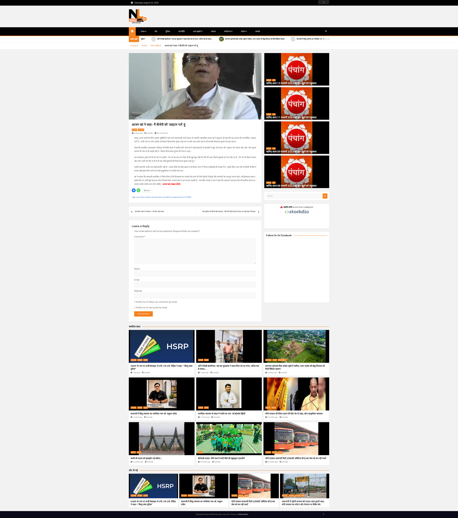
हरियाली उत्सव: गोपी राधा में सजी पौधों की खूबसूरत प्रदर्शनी (221, 458)
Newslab (158, 197)
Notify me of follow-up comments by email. (156, 302)
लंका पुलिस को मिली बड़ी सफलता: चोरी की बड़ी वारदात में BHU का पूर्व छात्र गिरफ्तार (228, 211)
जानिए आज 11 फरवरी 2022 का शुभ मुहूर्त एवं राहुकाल (291, 117)
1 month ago (137, 417)
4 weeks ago (272, 373)
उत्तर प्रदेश (141, 130)
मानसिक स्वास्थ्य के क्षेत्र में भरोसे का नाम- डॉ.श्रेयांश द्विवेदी (221, 413)
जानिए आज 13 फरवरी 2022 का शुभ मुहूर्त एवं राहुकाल (291, 83)
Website (138, 291)
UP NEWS (187, 197)
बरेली (303, 495)
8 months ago (272, 462)
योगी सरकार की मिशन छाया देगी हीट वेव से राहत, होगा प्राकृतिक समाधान (294, 413)
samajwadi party (177, 197)
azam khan (140, 197)
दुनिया (168, 31)
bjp (153, 197)
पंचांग (243, 31)
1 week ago (204, 373)
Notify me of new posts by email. (151, 307)
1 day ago (136, 373)
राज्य (142, 31)
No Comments (162, 133)
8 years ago (138, 133)
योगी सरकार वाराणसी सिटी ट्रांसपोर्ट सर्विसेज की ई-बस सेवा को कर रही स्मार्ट (295, 458)
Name (137, 269)
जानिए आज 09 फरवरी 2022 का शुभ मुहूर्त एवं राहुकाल (291, 151)
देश (156, 31)
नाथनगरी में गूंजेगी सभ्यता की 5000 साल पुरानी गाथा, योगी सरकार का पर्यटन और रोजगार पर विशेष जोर (303, 503)
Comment (139, 236)
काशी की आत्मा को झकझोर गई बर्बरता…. (146, 458)
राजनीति (181, 31)
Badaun (148, 197)
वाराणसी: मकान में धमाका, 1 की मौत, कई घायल (149, 211)
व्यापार (213, 31)
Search (325, 196)
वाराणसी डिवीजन (282, 360)
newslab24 (166, 197)
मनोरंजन (227, 31)
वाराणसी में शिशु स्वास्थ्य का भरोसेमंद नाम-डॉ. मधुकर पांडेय (154, 413)
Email (136, 280)
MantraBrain (243, 514)
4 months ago (205, 462)
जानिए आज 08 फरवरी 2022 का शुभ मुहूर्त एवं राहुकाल (291, 185)
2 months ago (272, 417)
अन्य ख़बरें (197, 31)
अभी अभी (134, 130)
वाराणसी (145, 360)
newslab (149, 133)
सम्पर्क (257, 31)
